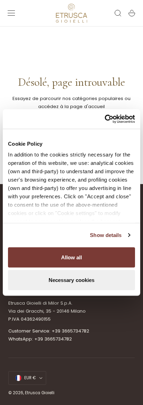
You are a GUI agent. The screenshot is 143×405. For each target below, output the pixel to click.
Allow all (71, 257)
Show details (105, 235)
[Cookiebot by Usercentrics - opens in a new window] (104, 119)
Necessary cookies (72, 280)
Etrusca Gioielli (39, 393)
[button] (11, 13)
